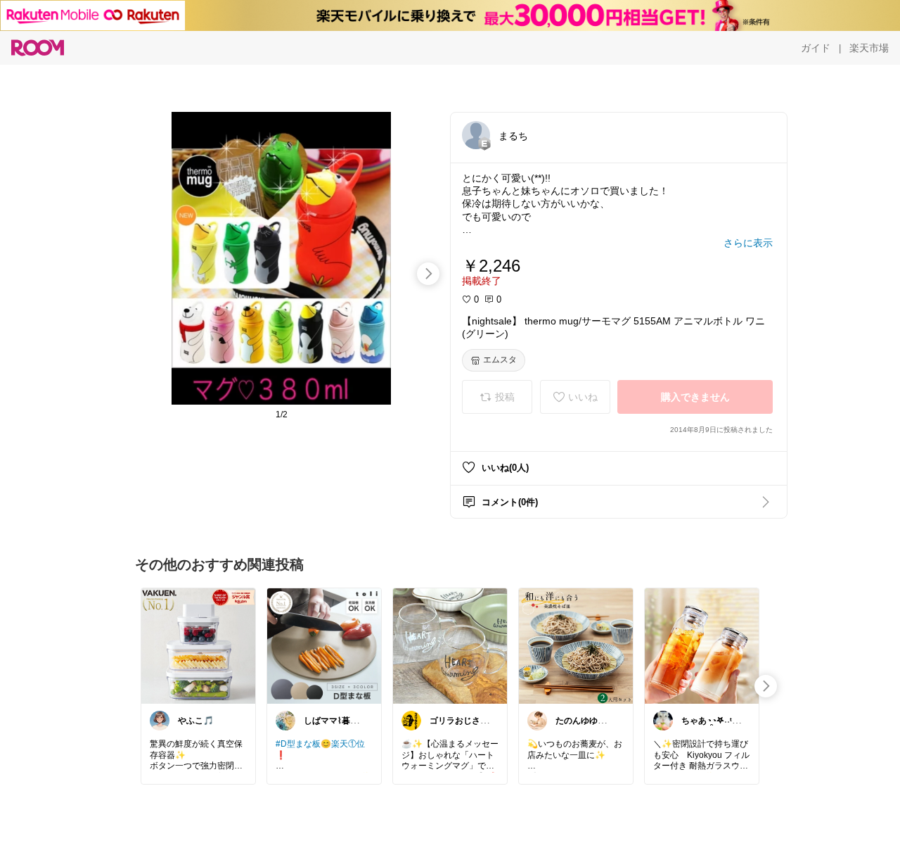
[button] (476, 135)
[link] (198, 645)
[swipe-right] (428, 273)
